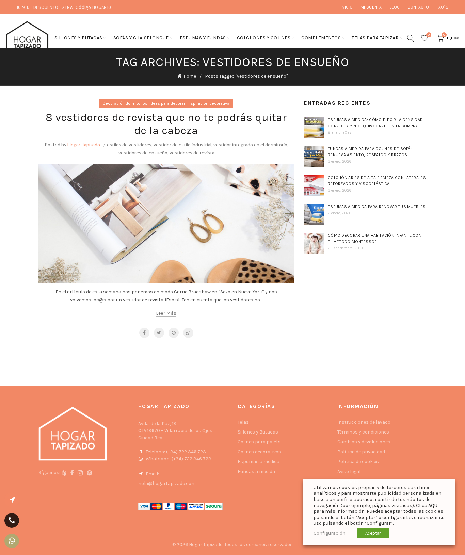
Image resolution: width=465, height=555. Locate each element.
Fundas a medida (256, 471)
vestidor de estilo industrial (182, 144)
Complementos (321, 38)
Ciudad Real (151, 438)
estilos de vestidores (129, 144)
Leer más (166, 313)
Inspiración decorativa (208, 103)
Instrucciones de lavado (363, 422)
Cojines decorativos (259, 452)
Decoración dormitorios (125, 103)
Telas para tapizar (375, 38)
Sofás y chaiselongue (141, 38)
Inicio (347, 7)
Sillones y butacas (78, 38)
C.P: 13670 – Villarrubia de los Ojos (175, 431)
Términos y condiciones (363, 432)
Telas (243, 422)
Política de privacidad (361, 452)
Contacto (418, 7)
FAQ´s (442, 7)
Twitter (159, 333)
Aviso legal (348, 471)
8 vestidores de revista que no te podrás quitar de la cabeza (166, 124)
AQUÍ (433, 505)
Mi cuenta (371, 7)
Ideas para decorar (167, 103)
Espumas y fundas (203, 38)
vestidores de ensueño (142, 153)
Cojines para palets (259, 442)
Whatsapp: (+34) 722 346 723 (178, 459)
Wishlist (429, 35)
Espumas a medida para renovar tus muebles (377, 206)
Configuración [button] (330, 533)
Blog (394, 7)
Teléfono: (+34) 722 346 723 (175, 452)
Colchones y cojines (264, 38)
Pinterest (174, 333)
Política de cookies (358, 461)
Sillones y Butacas (258, 432)
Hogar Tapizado (83, 144)
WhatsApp (188, 333)
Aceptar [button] (373, 533)
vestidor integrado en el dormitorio (250, 144)
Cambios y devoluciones (363, 442)
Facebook (144, 333)
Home (189, 76)
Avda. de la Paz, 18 (157, 423)
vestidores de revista (192, 153)
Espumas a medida (258, 461)
